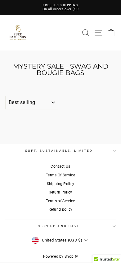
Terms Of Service (60, 175)
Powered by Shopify (60, 256)
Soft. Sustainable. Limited (59, 151)
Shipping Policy (60, 184)
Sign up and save (59, 226)
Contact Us (60, 166)
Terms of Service (60, 201)
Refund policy (60, 209)
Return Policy (60, 192)
